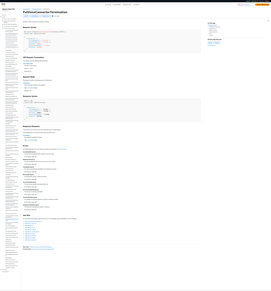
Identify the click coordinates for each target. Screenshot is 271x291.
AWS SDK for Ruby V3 (30, 240)
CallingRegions (34, 40)
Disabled (32, 47)
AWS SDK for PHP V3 (30, 236)
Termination (31, 38)
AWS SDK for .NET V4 (30, 223)
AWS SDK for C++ (29, 225)
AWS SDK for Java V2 (30, 229)
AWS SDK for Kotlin (30, 233)
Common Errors (63, 149)
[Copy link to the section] (22, 27)
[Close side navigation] (19, 9)
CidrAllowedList (34, 42)
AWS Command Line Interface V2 (33, 221)
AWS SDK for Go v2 (30, 227)
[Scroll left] (104, 4)
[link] (46, 9)
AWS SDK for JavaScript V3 (32, 231)
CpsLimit (32, 43)
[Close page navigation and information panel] (268, 21)
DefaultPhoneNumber (35, 45)
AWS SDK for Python (30, 238)
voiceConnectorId (28, 63)
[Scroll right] (140, 4)
